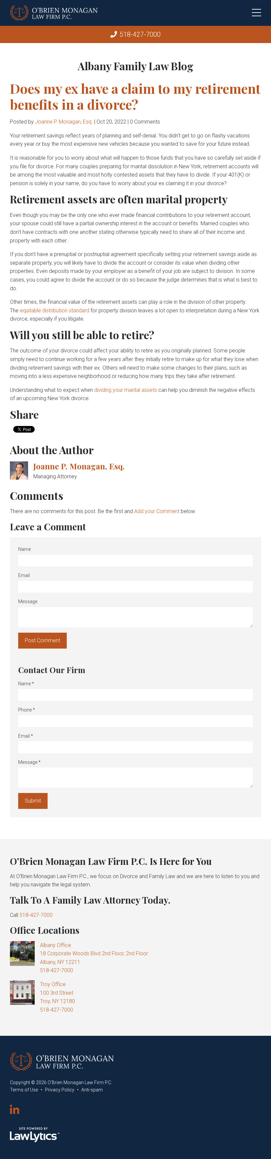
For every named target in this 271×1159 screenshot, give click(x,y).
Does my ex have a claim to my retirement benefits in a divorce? (135, 96)
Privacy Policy (59, 1089)
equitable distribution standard (54, 310)
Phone (26, 709)
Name (24, 549)
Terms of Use (24, 1089)
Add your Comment (156, 511)
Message (27, 601)
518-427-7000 (140, 34)
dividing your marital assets (125, 390)
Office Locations (44, 930)
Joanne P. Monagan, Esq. (64, 122)
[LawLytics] (34, 1134)
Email (24, 575)
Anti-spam (92, 1089)
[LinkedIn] (14, 1110)
